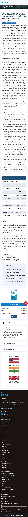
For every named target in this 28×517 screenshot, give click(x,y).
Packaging (3, 483)
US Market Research (5, 427)
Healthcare (3, 481)
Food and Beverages (5, 479)
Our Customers (4, 450)
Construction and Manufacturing (8, 473)
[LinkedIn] (2, 414)
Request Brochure (10, 349)
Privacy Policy (8, 515)
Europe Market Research (6, 425)
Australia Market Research (6, 419)
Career (2, 442)
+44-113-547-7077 (6, 505)
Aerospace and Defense (6, 463)
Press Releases (4, 435)
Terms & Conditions (5, 444)
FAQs (2, 454)
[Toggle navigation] (25, 3)
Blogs (2, 433)
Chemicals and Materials (6, 471)
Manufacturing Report (5, 431)
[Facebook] (5, 414)
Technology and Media (6, 487)
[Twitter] (7, 414)
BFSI (2, 469)
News (2, 456)
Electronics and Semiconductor (7, 475)
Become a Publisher (5, 452)
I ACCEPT (18, 515)
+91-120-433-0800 (6, 511)
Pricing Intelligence (5, 429)
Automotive (3, 467)
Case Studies (4, 436)
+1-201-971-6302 (5, 498)
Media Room (4, 448)
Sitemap (3, 458)
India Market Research (6, 421)
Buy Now (14, 316)
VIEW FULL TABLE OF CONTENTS (9, 22)
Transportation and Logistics (7, 489)
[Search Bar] (22, 2)
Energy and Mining (5, 477)
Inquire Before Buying (11, 322)
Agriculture (3, 465)
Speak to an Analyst (10, 343)
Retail (2, 485)
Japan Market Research (6, 423)
